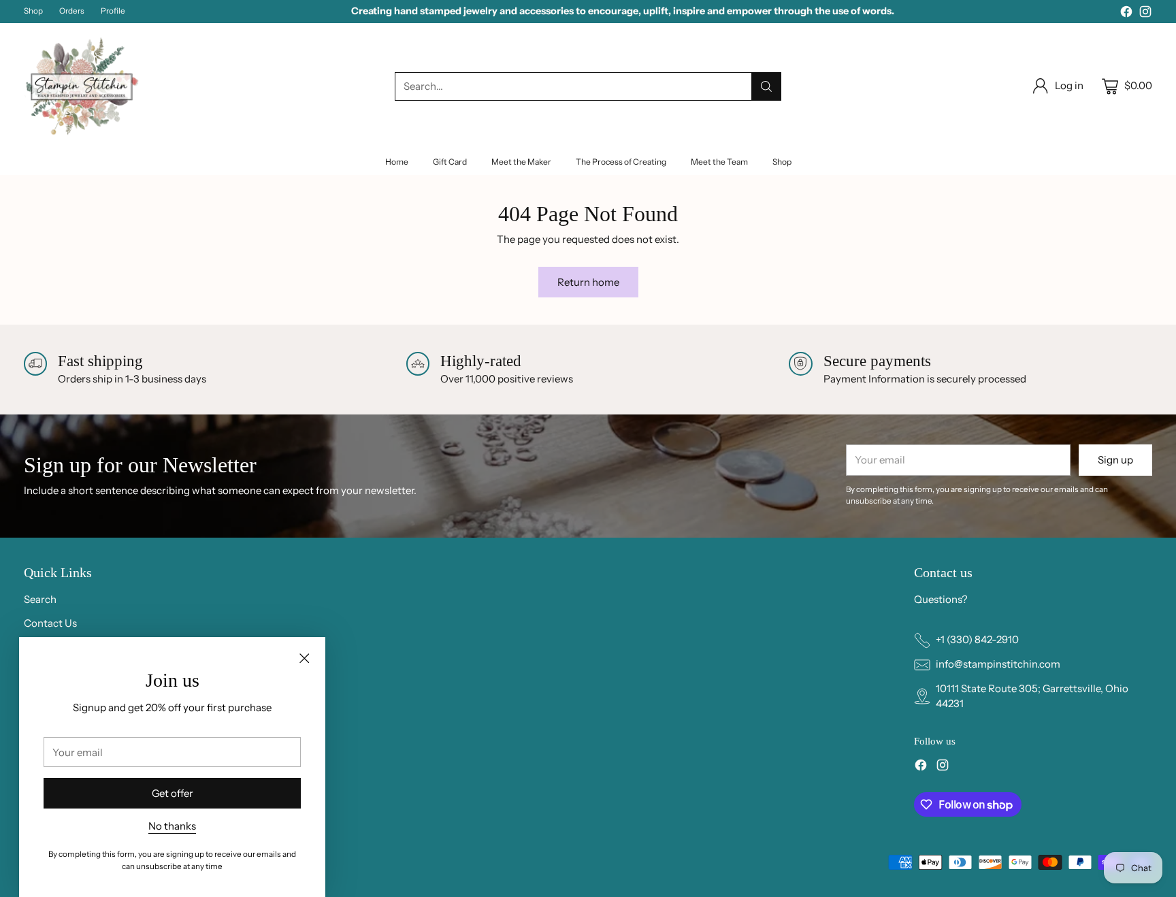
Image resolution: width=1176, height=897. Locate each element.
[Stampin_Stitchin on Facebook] (1126, 14)
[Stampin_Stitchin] (82, 86)
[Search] (766, 86)
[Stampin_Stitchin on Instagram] (1145, 14)
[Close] (304, 658)
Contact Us (50, 623)
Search (40, 599)
